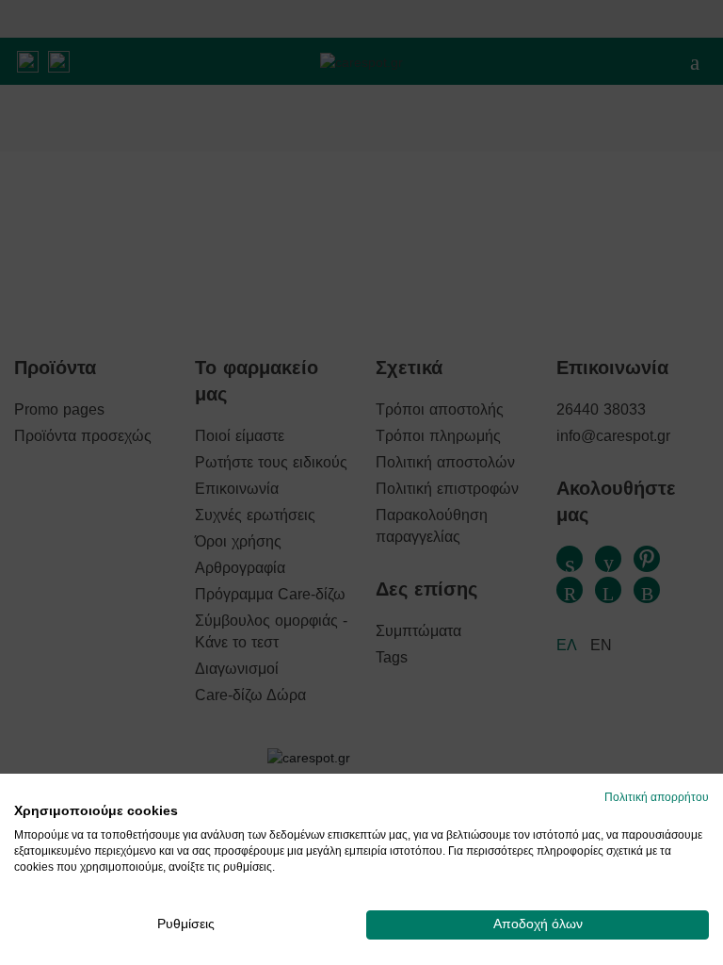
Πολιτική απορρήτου (656, 797)
